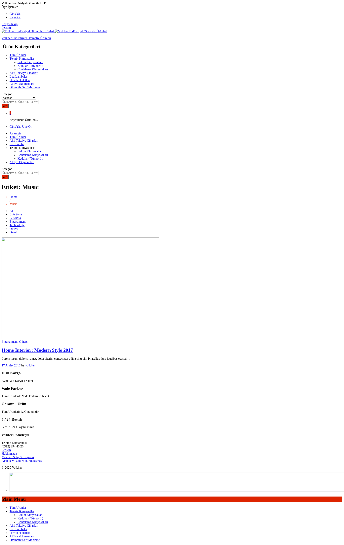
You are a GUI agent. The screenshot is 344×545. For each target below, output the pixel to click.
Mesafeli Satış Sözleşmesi (18, 457)
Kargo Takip (10, 24)
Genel (13, 232)
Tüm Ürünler (18, 55)
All (12, 210)
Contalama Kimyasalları (33, 69)
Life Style (16, 214)
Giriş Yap (15, 13)
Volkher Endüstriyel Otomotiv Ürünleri (26, 38)
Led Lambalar (18, 76)
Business (15, 218)
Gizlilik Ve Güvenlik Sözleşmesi (22, 460)
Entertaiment (17, 221)
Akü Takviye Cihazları (24, 73)
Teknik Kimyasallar (22, 511)
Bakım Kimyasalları (30, 62)
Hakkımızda (9, 453)
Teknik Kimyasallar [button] (22, 58)
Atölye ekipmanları (22, 83)
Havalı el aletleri (20, 80)
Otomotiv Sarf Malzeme (25, 87)
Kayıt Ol (15, 17)
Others (14, 228)
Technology (17, 225)
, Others (22, 341)
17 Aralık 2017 (11, 365)
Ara (5, 106)
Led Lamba (17, 144)
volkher (30, 365)
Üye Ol (26, 126)
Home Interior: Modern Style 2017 (37, 350)
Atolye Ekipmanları (22, 162)
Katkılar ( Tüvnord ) (30, 65)
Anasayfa (16, 133)
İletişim (6, 27)
